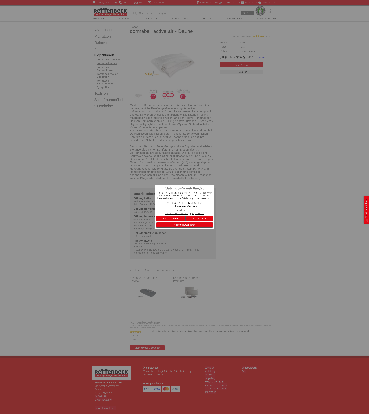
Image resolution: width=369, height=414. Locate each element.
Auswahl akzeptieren (184, 225)
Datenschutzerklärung (177, 213)
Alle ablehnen (199, 218)
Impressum (198, 213)
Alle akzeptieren (170, 218)
